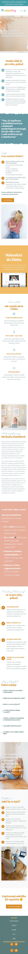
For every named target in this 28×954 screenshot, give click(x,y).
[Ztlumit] (19, 285)
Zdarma (14, 925)
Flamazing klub (14, 921)
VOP (14, 934)
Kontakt (14, 930)
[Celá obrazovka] (24, 285)
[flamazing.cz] (8, 11)
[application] (14, 280)
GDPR (14, 938)
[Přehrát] (3, 285)
